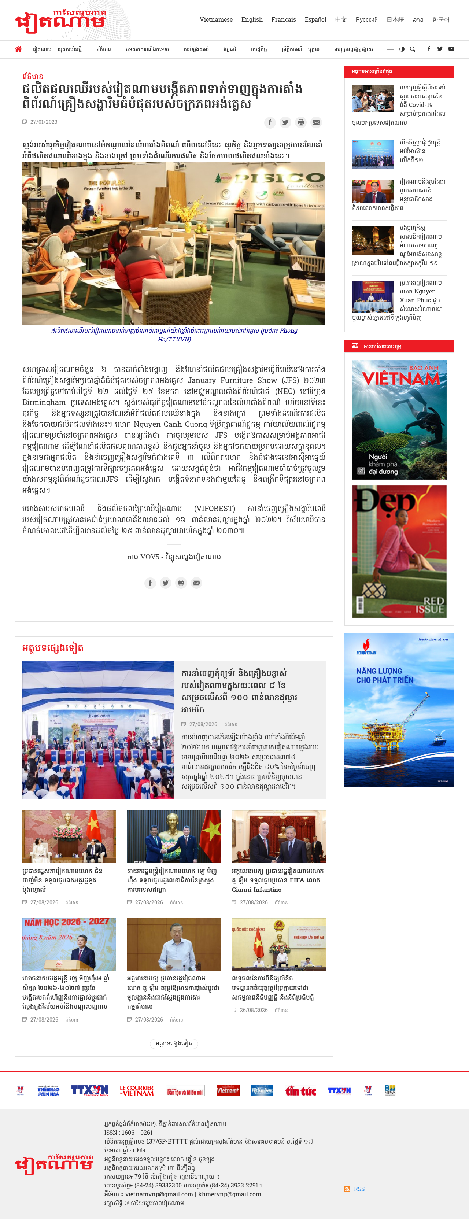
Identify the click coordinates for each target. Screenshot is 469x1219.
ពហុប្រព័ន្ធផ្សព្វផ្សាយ (353, 49)
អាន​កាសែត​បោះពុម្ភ (382, 346)
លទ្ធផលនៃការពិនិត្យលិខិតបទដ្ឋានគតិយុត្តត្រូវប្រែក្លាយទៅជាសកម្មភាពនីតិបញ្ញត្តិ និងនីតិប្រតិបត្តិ (273, 988)
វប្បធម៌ (230, 49)
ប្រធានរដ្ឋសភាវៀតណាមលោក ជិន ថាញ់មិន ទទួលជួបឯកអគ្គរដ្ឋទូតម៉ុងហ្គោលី (62, 881)
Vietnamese (216, 20)
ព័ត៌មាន (103, 49)
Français (284, 20)
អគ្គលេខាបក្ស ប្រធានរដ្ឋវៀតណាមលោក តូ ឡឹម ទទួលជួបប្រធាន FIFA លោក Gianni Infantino (278, 881)
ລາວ (418, 20)
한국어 (441, 20)
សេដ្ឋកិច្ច (259, 49)
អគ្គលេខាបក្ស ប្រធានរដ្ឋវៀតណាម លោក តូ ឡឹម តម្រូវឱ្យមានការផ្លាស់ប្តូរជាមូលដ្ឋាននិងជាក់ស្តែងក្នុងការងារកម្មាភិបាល (173, 993)
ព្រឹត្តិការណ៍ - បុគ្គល (301, 49)
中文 (341, 20)
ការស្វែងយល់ (196, 49)
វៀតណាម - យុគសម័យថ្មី (57, 49)
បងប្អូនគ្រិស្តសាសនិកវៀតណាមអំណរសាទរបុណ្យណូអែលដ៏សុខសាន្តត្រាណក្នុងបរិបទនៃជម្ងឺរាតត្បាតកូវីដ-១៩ (397, 246)
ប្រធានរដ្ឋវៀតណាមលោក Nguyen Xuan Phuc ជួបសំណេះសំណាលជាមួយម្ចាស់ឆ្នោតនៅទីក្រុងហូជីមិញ (397, 301)
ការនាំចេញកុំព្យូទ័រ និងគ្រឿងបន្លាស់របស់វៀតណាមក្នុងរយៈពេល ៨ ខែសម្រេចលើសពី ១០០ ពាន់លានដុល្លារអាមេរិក (239, 692)
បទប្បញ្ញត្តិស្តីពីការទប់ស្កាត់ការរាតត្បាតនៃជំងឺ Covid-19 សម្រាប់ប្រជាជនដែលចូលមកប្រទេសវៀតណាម (399, 106)
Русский (367, 20)
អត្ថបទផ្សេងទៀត (53, 649)
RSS (359, 1189)
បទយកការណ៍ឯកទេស (147, 49)
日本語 (395, 20)
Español (315, 20)
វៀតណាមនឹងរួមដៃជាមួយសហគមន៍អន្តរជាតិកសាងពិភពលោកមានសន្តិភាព (399, 195)
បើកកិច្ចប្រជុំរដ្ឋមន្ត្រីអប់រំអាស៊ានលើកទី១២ (420, 151)
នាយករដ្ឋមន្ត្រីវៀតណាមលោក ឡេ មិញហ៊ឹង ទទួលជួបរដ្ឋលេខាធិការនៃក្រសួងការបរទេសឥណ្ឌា (172, 881)
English (252, 20)
